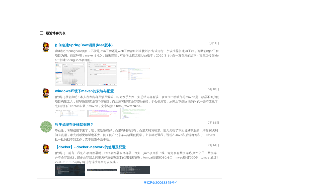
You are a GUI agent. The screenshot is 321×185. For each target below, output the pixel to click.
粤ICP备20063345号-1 (161, 182)
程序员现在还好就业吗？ (74, 124)
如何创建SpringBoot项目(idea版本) (84, 45)
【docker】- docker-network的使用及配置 (90, 147)
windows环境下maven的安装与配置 (84, 91)
